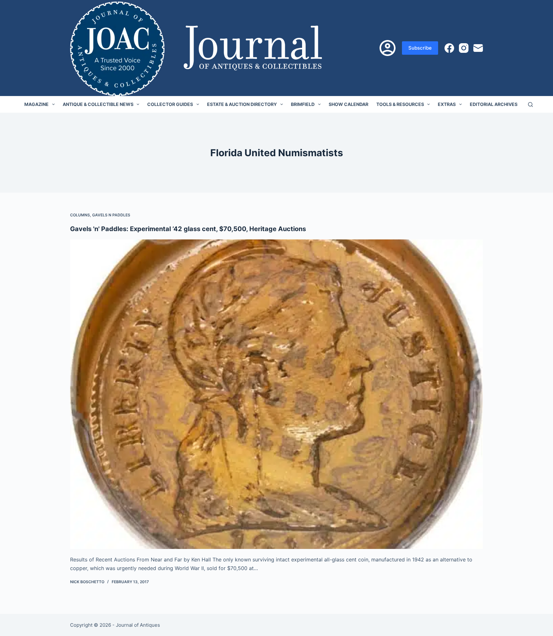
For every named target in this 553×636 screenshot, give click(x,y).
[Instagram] (464, 48)
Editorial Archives (493, 104)
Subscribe (420, 48)
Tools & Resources (400, 104)
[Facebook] (449, 48)
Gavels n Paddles (111, 215)
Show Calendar (348, 104)
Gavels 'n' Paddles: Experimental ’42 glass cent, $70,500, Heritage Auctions (188, 229)
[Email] (478, 48)
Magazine (36, 104)
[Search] (530, 104)
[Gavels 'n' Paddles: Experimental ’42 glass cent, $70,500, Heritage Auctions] (276, 394)
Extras (447, 104)
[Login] (388, 48)
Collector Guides (170, 104)
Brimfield (303, 104)
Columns (80, 215)
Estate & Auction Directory (242, 104)
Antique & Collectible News (98, 104)
